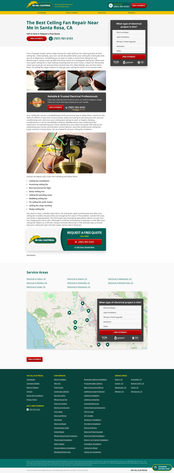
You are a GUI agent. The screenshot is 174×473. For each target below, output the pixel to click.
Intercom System (60, 404)
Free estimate (138, 5)
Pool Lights (58, 412)
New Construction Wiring (93, 387)
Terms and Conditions (35, 396)
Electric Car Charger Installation (96, 440)
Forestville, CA (136, 379)
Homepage (41, 13)
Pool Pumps (58, 387)
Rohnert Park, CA (137, 383)
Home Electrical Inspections (94, 408)
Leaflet (145, 348)
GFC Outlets (88, 416)
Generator (121, 46)
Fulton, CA (119, 379)
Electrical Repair (123, 32)
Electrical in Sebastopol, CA (120, 279)
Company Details (33, 383)
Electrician (102, 13)
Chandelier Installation (92, 444)
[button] (88, 310)
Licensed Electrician (91, 404)
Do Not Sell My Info (82, 470)
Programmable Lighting (93, 383)
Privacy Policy (32, 400)
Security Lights (59, 396)
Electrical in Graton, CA (77, 279)
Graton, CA (119, 383)
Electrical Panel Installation (94, 436)
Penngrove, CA (136, 391)
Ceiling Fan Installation (92, 452)
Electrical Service (90, 428)
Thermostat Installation (63, 440)
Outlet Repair (59, 432)
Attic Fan (57, 383)
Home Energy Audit (61, 428)
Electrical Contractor (62, 408)
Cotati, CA (134, 387)
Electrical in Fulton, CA (36, 279)
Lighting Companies (91, 400)
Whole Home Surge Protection (65, 436)
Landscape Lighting (61, 391)
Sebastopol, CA (120, 387)
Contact (30, 391)
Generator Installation (92, 420)
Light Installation (123, 37)
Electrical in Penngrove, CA (78, 287)
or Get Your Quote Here (84, 247)
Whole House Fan (60, 400)
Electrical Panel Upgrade (93, 432)
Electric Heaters (72, 13)
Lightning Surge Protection (94, 391)
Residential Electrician (62, 452)
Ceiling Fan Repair (91, 448)
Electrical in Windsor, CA (37, 283)
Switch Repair (59, 444)
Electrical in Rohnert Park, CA (120, 283)
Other (119, 51)
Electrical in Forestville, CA (78, 283)
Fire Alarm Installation (92, 424)
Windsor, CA (119, 391)
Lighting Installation (91, 396)
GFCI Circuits (89, 412)
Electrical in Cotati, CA (36, 287)
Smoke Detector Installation (64, 448)
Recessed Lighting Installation (95, 379)
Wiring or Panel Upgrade (126, 41)
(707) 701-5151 (76, 107)
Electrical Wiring (60, 416)
